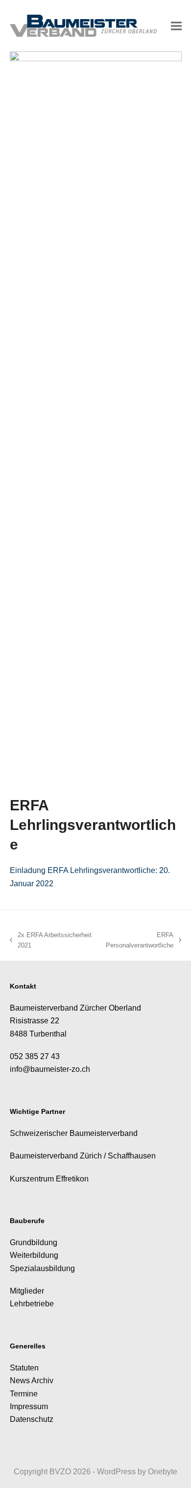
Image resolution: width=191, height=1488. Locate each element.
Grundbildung (33, 1242)
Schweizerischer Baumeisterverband (74, 1133)
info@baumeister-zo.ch (50, 1069)
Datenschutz (31, 1419)
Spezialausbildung (42, 1268)
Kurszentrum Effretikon (49, 1179)
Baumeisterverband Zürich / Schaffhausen (83, 1156)
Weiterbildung (34, 1255)
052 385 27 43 (35, 1056)
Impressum (29, 1406)
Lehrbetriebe (32, 1303)
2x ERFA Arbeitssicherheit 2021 (51, 941)
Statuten (24, 1368)
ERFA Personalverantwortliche (137, 941)
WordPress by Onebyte (137, 1471)
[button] (176, 26)
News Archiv (31, 1380)
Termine (24, 1394)
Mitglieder (27, 1291)
